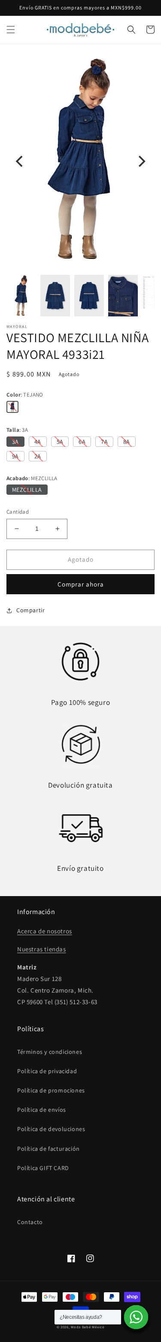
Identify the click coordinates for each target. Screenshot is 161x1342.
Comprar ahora (81, 584)
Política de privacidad (47, 1071)
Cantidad (17, 511)
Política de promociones (51, 1090)
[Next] (140, 161)
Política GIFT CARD (43, 1168)
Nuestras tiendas (41, 949)
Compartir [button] (30, 610)
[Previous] (20, 161)
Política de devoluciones (51, 1129)
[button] (10, 29)
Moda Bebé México (87, 1326)
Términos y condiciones (49, 1052)
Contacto (30, 1222)
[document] (80, 161)
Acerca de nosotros (44, 931)
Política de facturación (48, 1148)
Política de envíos (41, 1109)
